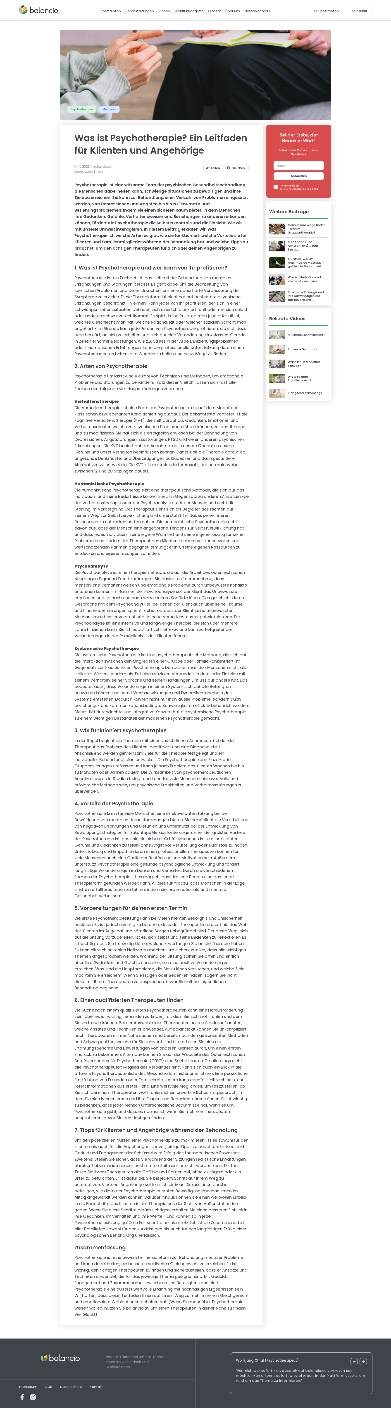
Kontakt (96, 1386)
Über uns (232, 11)
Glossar (214, 11)
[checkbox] (276, 187)
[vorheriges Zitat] (354, 1361)
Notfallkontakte (258, 11)
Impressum (28, 1386)
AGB (316, 189)
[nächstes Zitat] (363, 1361)
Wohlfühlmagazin (189, 11)
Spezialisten (110, 11)
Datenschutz (71, 1386)
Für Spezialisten (326, 11)
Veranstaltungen (139, 11)
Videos (164, 11)
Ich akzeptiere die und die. (299, 187)
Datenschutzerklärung (292, 189)
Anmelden (299, 176)
